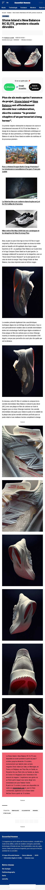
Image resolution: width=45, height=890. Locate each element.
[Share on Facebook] (6, 32)
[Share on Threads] (20, 886)
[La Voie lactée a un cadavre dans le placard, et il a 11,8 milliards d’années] (21, 188)
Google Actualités (21, 87)
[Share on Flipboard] (13, 32)
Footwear (9, 12)
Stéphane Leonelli (9, 38)
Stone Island (22, 101)
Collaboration (26, 810)
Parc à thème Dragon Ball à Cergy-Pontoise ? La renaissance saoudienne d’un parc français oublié (21, 169)
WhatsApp (10, 87)
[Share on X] (10, 32)
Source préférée (35, 87)
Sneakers (35, 810)
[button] (4, 2)
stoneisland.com (18, 788)
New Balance (15, 810)
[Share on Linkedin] (16, 32)
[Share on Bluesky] (24, 886)
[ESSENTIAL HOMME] (22, 2)
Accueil (4, 12)
